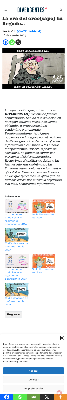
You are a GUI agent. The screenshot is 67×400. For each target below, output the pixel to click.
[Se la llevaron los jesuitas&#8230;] (44, 206)
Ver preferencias (33, 388)
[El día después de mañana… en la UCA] (17, 235)
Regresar (13, 314)
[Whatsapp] (12, 42)
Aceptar (33, 370)
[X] (18, 42)
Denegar (33, 379)
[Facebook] (5, 42)
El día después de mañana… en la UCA (16, 246)
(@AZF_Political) (29, 31)
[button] (62, 337)
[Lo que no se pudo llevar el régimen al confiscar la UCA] (17, 206)
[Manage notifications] (59, 392)
